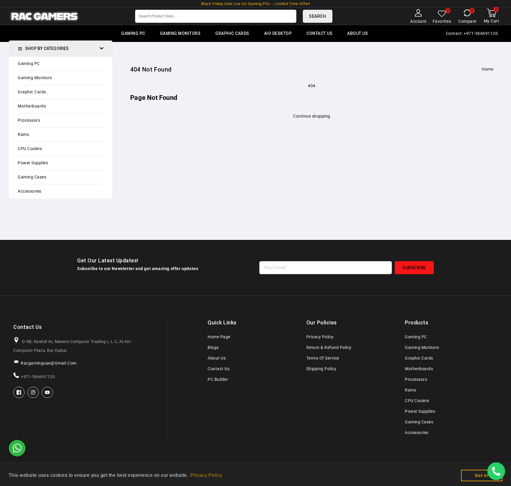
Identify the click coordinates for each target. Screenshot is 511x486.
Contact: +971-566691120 (472, 33)
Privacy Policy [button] (206, 475)
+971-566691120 (38, 376)
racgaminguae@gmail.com (49, 363)
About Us (217, 358)
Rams (23, 134)
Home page (219, 336)
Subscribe (414, 267)
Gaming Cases (32, 177)
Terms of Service (322, 358)
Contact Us (218, 368)
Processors (29, 120)
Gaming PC (29, 63)
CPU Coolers (30, 148)
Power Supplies (33, 162)
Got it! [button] (482, 475)
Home (487, 69)
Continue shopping (311, 116)
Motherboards (32, 106)
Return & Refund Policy (329, 347)
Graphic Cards (32, 92)
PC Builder (218, 379)
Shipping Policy (321, 368)
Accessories (29, 191)
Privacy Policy (320, 336)
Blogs (213, 347)
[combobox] (215, 16)
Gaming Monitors (35, 77)
